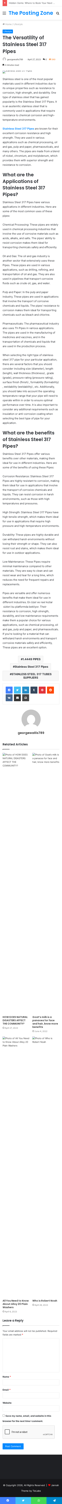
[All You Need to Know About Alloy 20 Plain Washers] (16, 1167)
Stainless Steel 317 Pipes (31, 666)
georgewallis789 (15, 59)
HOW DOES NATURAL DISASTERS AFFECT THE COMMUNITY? (15, 1020)
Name (7, 1376)
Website (7, 1402)
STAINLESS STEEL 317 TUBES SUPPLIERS (31, 675)
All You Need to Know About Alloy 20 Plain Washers (16, 1304)
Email (7, 1389)
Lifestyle (18, 24)
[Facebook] (9, 690)
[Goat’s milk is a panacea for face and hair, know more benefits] (45, 883)
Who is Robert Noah (44, 1300)
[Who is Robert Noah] (45, 1167)
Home (8, 24)
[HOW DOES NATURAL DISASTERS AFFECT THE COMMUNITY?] (16, 883)
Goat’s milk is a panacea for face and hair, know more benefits (45, 1022)
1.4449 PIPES (31, 659)
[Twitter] (17, 690)
